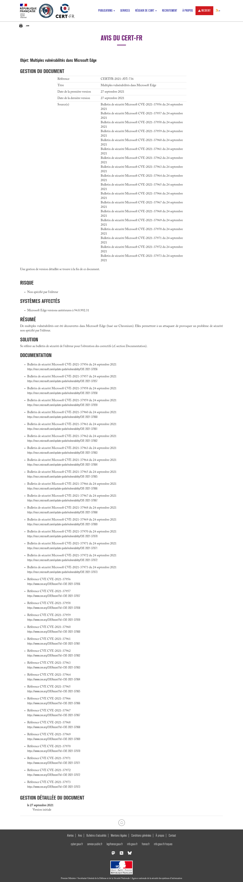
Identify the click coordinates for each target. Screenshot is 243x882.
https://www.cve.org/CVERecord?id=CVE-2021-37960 (53, 632)
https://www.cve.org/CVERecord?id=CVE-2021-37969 (53, 739)
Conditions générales (141, 835)
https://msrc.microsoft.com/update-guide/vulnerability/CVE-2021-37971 (62, 548)
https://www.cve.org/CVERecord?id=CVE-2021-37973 (53, 787)
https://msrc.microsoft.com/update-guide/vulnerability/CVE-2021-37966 (62, 488)
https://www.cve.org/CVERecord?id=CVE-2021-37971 (53, 763)
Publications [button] (105, 10)
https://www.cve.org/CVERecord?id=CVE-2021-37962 (53, 655)
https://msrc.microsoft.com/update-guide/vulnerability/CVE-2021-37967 (62, 500)
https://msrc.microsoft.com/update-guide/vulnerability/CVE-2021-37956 (62, 369)
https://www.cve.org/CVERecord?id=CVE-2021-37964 (53, 679)
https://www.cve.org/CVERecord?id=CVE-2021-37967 (53, 715)
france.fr (146, 844)
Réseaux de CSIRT (145, 10)
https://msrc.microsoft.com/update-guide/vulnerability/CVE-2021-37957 (62, 381)
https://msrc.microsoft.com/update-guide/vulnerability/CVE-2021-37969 (62, 524)
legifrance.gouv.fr (115, 844)
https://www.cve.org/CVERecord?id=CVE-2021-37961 (53, 644)
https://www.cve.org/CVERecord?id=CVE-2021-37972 (53, 775)
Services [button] (125, 10)
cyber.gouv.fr (77, 844)
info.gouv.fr (132, 844)
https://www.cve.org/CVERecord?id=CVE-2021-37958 (53, 608)
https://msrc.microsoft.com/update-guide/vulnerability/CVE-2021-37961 (62, 429)
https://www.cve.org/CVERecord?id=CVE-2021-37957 (53, 596)
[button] (218, 10)
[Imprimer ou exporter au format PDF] (21, 26)
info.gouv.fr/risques (163, 844)
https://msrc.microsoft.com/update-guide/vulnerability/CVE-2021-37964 (62, 465)
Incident (206, 10)
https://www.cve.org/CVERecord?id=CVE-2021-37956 (53, 584)
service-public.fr (94, 844)
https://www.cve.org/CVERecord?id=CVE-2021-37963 (53, 667)
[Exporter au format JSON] (27, 25)
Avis (80, 835)
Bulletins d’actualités (96, 835)
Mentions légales (119, 835)
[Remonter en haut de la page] (121, 822)
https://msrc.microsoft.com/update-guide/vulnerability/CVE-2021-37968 (62, 512)
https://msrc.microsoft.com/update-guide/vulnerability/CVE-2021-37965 (62, 476)
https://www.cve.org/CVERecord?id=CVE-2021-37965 (53, 691)
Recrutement (169, 10)
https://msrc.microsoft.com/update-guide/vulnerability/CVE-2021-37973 (62, 572)
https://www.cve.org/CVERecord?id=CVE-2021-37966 (53, 703)
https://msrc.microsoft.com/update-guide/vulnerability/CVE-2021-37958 (62, 393)
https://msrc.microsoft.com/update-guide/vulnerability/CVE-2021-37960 (62, 417)
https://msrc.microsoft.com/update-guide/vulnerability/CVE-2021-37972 (62, 560)
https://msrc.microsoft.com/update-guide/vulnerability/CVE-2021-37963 (62, 453)
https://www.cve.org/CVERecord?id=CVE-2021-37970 (53, 751)
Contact (172, 835)
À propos (188, 10)
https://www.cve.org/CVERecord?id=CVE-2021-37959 (53, 620)
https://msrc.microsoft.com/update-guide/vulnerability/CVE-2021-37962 (62, 441)
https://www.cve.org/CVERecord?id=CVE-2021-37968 (53, 727)
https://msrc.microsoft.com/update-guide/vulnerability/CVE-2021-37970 (62, 536)
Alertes (70, 835)
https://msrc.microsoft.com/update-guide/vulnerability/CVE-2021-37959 (62, 405)
